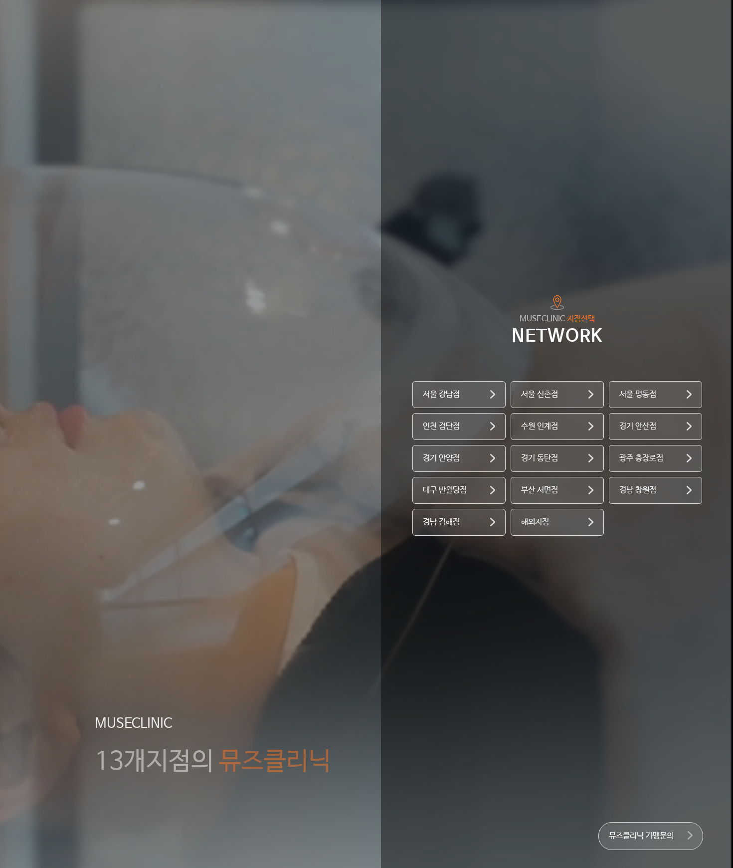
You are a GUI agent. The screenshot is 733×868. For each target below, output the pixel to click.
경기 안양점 (441, 458)
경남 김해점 (441, 522)
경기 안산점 (637, 426)
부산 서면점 (539, 490)
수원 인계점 (539, 426)
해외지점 (535, 522)
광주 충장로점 (641, 458)
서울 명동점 (637, 394)
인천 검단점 (441, 426)
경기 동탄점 (539, 458)
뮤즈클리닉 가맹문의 (641, 836)
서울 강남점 (441, 394)
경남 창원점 (637, 490)
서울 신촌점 (539, 394)
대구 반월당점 (445, 490)
